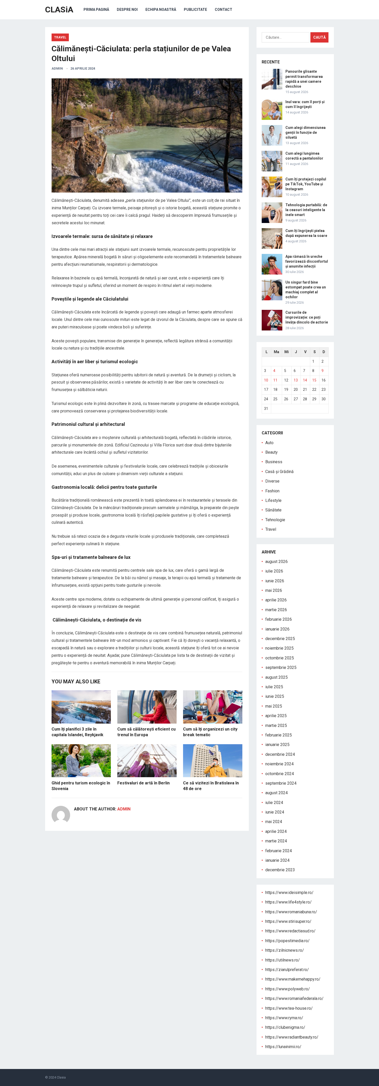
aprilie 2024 (276, 831)
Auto (269, 442)
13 (296, 380)
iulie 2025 (274, 686)
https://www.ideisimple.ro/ (289, 892)
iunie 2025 (274, 696)
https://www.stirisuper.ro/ (288, 921)
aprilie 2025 (276, 715)
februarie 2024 (278, 850)
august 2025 (276, 677)
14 (305, 380)
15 (314, 380)
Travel (60, 37)
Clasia (61, 1077)
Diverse (272, 481)
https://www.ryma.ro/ (284, 1017)
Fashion (272, 490)
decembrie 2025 (280, 638)
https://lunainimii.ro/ (283, 1046)
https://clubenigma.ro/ (285, 1027)
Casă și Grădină (279, 471)
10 (266, 380)
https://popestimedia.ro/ (287, 940)
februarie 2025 (278, 735)
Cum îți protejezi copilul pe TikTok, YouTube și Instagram (305, 184)
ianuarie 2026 (277, 629)
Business (273, 461)
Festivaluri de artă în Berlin (143, 783)
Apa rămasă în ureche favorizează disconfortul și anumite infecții (306, 261)
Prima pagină (96, 9)
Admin (57, 68)
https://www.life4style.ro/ (288, 902)
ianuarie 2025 (277, 744)
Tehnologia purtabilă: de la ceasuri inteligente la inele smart (306, 210)
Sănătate (273, 510)
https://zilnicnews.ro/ (284, 950)
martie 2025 (276, 725)
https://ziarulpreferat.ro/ (287, 969)
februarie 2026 (278, 619)
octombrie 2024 (279, 773)
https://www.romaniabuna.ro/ (291, 911)
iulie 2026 (274, 571)
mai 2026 (273, 590)
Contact (223, 9)
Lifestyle (273, 500)
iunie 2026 (274, 580)
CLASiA (59, 9)
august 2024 (276, 792)
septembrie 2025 (280, 667)
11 (275, 380)
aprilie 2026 (276, 600)
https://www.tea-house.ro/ (289, 1008)
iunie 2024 (274, 812)
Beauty (271, 452)
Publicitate (195, 9)
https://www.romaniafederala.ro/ (294, 998)
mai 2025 (273, 706)
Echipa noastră (160, 9)
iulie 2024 (274, 802)
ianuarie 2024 (277, 860)
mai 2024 (273, 821)
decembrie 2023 (280, 869)
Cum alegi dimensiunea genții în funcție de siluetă (305, 132)
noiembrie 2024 (279, 763)
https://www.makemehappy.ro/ (292, 979)
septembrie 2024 (280, 783)
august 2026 (276, 561)
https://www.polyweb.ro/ (287, 988)
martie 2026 (276, 609)
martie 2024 (276, 841)
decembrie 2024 (280, 754)
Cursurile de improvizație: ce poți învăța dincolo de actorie (306, 317)
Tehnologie (275, 519)
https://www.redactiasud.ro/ (290, 931)
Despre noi (127, 9)
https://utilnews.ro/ (282, 960)
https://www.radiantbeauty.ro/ (291, 1037)
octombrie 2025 (279, 658)
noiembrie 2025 (279, 648)
